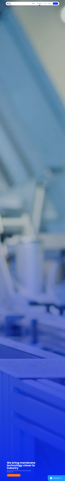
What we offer (39, 3)
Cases (45, 3)
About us (33, 3)
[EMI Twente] (9, 3)
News (50, 3)
